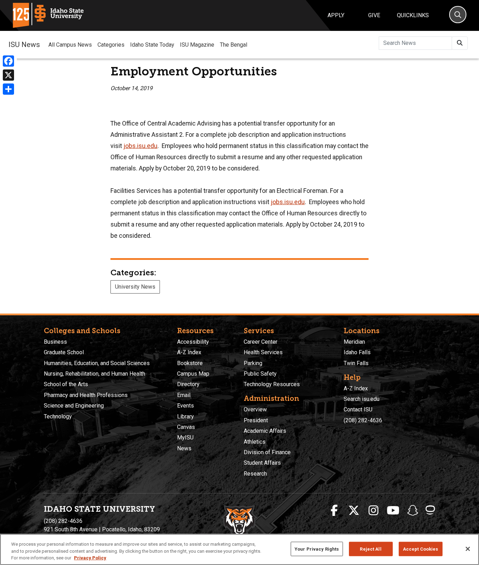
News (184, 448)
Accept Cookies (420, 548)
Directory (188, 384)
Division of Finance (267, 452)
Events (185, 405)
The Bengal (233, 44)
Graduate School (64, 352)
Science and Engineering (74, 405)
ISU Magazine (197, 44)
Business (55, 341)
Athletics (254, 441)
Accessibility (193, 341)
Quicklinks (413, 15)
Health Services (263, 352)
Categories (110, 44)
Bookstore (190, 363)
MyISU (185, 437)
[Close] (467, 549)
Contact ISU (358, 409)
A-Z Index (189, 352)
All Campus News (70, 44)
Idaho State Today (152, 44)
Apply (336, 15)
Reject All (370, 548)
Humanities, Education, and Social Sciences (97, 363)
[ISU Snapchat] (413, 510)
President (256, 420)
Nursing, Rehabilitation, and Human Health (94, 373)
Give (374, 15)
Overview (255, 409)
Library (185, 416)
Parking (253, 363)
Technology (58, 416)
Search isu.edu (361, 399)
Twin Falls (356, 363)
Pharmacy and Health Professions (86, 395)
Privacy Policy (90, 557)
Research (255, 473)
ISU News (24, 44)
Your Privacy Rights (317, 548)
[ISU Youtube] (393, 510)
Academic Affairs (265, 431)
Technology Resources (272, 384)
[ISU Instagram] (373, 510)
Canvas (186, 427)
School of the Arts (66, 384)
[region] (239, 549)
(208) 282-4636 (363, 420)
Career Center (260, 341)
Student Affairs (262, 462)
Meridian (354, 341)
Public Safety (260, 373)
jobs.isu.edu (140, 145)
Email (183, 395)
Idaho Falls (357, 352)
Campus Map (193, 373)
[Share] (8, 89)
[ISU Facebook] (334, 510)
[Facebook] (8, 61)
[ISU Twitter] (354, 510)
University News (135, 286)
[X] (8, 75)
